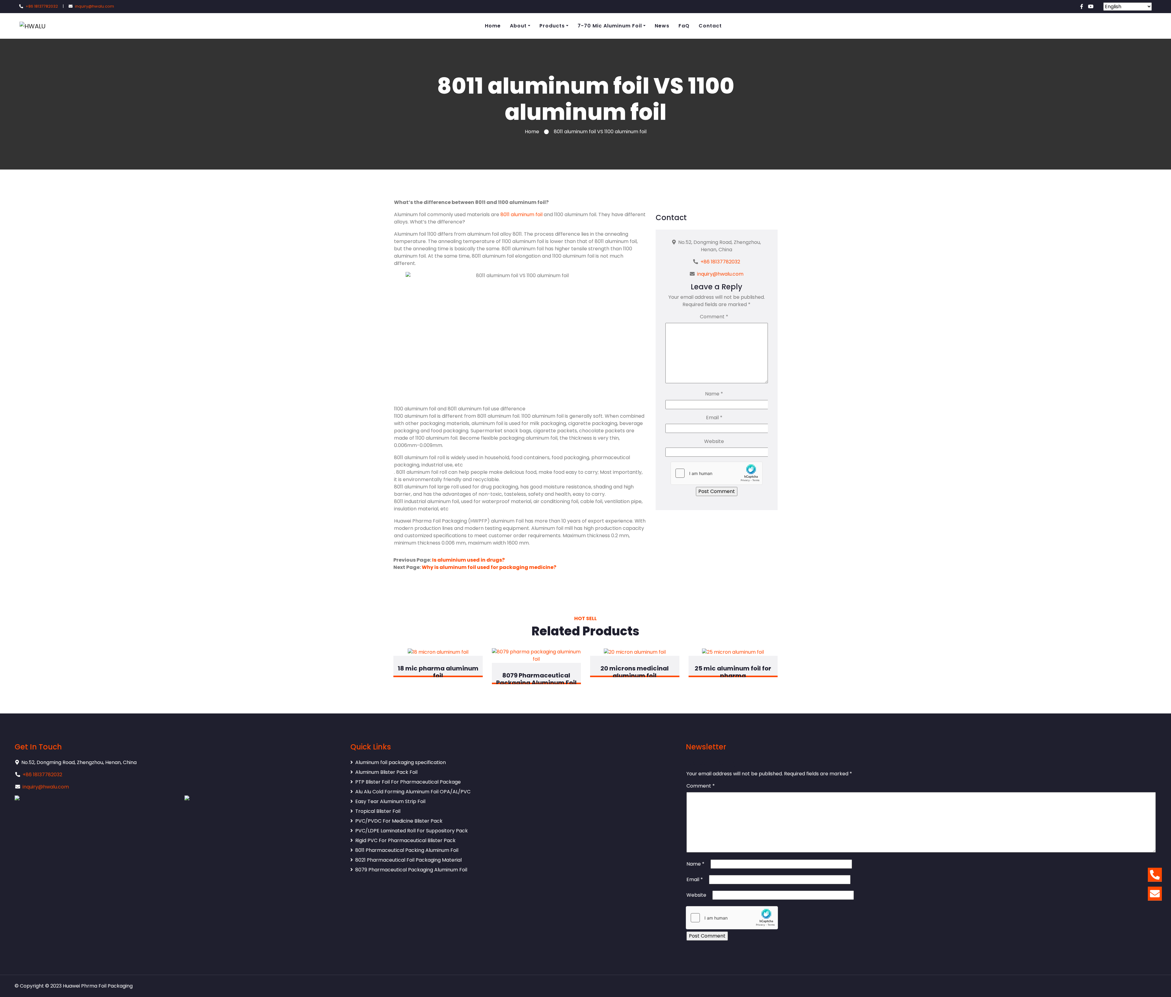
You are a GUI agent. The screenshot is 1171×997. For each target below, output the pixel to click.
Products (552, 25)
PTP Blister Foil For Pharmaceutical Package (408, 781)
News (662, 25)
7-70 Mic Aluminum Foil (610, 25)
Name (714, 393)
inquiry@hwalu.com (94, 6)
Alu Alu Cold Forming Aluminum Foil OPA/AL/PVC (413, 791)
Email (714, 417)
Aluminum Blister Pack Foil (386, 772)
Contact (710, 25)
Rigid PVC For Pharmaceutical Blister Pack (405, 840)
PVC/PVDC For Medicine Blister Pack (398, 820)
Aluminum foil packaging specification (400, 762)
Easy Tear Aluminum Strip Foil (390, 801)
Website (714, 441)
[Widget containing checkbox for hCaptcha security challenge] (717, 473)
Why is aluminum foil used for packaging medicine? (489, 567)
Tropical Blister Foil (377, 811)
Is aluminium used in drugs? (468, 559)
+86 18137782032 (42, 6)
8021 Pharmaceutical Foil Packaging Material (408, 859)
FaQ (684, 25)
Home (493, 25)
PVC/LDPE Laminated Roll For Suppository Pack (411, 830)
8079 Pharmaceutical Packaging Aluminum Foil (411, 869)
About (518, 25)
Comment (714, 316)
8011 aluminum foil (521, 214)
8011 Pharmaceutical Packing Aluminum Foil (406, 850)
